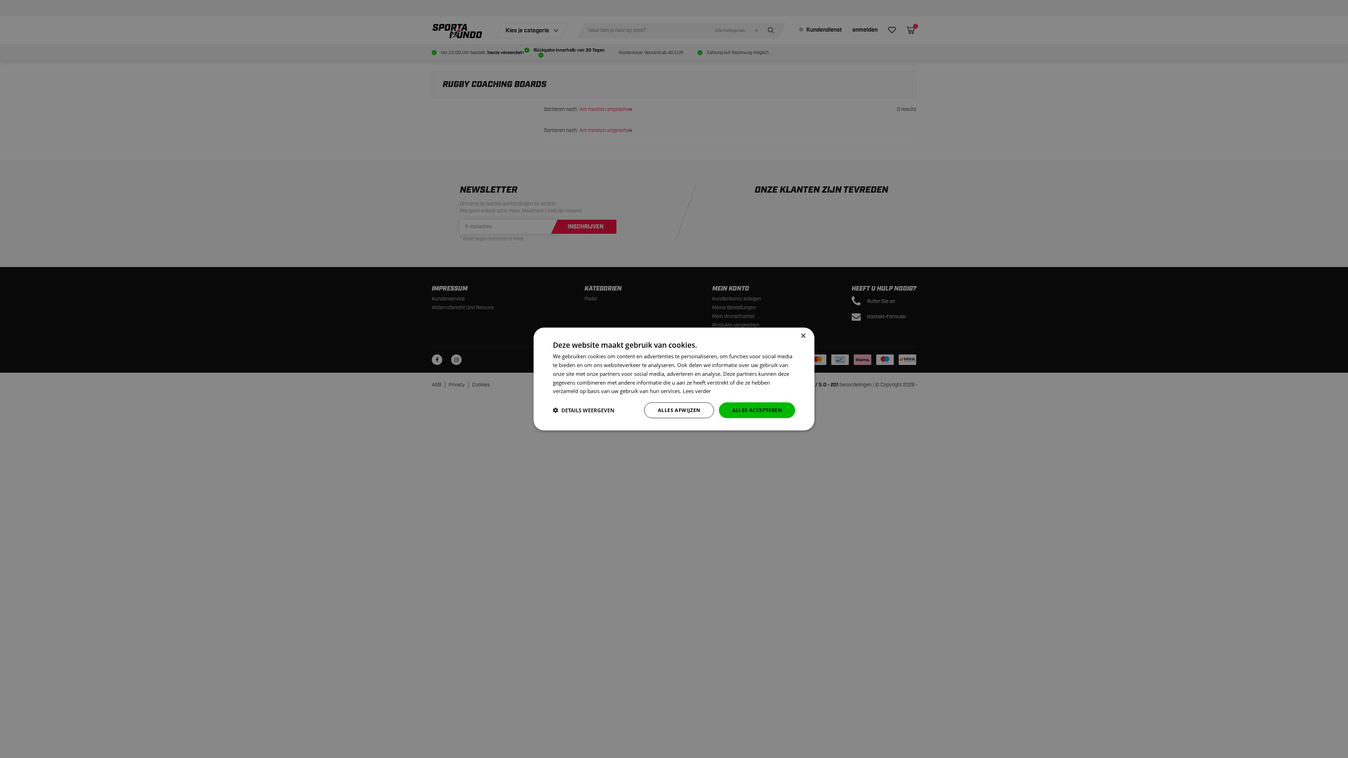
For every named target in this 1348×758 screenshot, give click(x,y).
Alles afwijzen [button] (679, 410)
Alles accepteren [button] (757, 410)
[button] (583, 410)
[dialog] (674, 379)
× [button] (803, 336)
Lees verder (697, 390)
